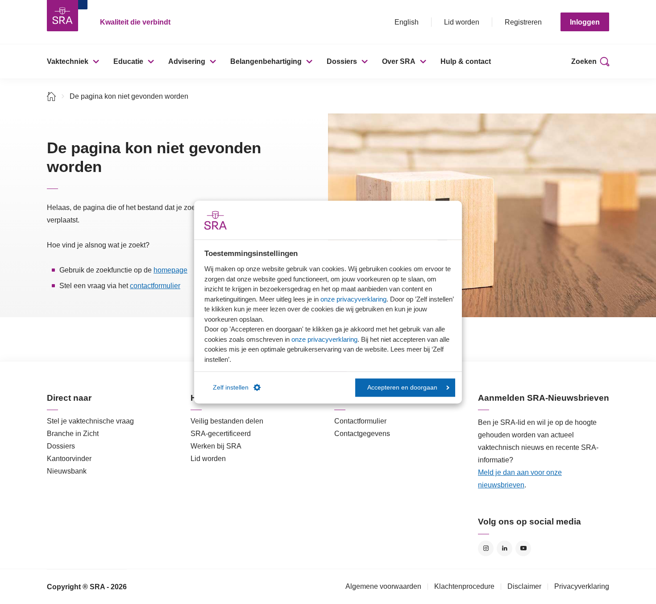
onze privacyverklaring (353, 299)
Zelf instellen (231, 387)
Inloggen (585, 22)
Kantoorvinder (69, 458)
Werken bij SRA (216, 446)
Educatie (128, 61)
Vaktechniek (67, 61)
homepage (170, 270)
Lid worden (461, 22)
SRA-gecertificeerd (221, 433)
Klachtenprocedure (464, 586)
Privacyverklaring (581, 586)
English (406, 22)
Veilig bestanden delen (227, 421)
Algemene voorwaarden (383, 586)
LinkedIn (504, 548)
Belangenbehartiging (266, 61)
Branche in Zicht (73, 433)
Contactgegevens (362, 433)
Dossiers (342, 61)
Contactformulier (360, 421)
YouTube (523, 548)
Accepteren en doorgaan (402, 387)
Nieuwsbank (67, 471)
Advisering (186, 61)
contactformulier (155, 285)
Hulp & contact (465, 61)
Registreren (523, 22)
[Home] (51, 96)
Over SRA (398, 61)
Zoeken (584, 61)
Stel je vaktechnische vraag (90, 421)
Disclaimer (524, 586)
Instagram (486, 548)
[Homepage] (62, 15)
